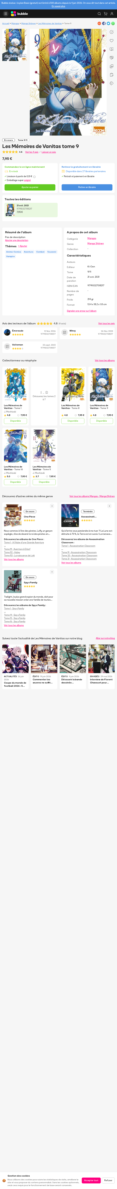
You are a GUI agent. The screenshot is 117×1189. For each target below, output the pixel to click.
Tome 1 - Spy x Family (14, 608)
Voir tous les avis (106, 323)
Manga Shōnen (28, 23)
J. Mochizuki (10, 411)
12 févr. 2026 (50, 331)
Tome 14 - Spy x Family (14, 615)
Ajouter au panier (30, 187)
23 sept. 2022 (49, 345)
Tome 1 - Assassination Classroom (78, 545)
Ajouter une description (16, 240)
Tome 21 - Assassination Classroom (79, 558)
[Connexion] (112, 14)
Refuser (108, 1180)
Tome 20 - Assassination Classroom (79, 555)
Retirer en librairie (87, 187)
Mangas (15, 23)
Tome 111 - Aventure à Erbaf (17, 549)
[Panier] (105, 14)
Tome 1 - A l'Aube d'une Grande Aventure (24, 542)
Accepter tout (91, 1180)
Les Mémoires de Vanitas (50, 23)
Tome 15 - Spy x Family (14, 618)
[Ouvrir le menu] (6, 14)
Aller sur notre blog (105, 638)
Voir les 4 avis (31, 152)
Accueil (5, 23)
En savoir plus (58, 6)
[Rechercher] (99, 14)
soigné (27, 180)
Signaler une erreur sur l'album (81, 310)
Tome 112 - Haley (12, 552)
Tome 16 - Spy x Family (14, 621)
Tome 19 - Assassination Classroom (79, 552)
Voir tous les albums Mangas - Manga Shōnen (92, 496)
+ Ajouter (22, 246)
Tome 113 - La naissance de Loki (19, 555)
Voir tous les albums (105, 360)
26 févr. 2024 (107, 331)
